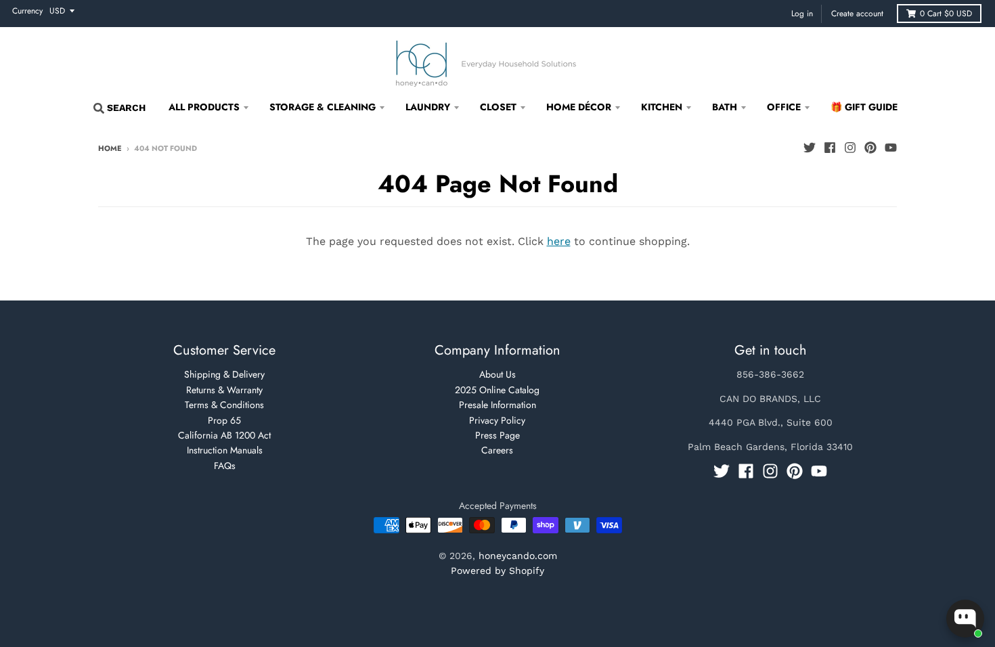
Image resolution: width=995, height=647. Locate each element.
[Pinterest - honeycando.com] (870, 147)
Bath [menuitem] (724, 107)
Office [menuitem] (784, 107)
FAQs (225, 465)
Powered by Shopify (497, 570)
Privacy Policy (497, 420)
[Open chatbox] (965, 619)
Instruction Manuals (225, 450)
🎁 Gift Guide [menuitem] (864, 107)
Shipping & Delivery (224, 374)
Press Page (497, 435)
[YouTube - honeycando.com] (891, 147)
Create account (857, 13)
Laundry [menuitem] (427, 107)
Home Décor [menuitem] (578, 107)
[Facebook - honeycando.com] (830, 147)
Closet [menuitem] (498, 107)
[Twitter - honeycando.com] (809, 147)
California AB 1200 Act (224, 435)
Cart (946, 13)
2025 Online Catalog (497, 390)
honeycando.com (518, 555)
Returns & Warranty (224, 390)
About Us (497, 374)
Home (110, 148)
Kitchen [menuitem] (661, 107)
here (559, 241)
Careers (497, 450)
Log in (802, 13)
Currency (27, 11)
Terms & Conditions (224, 404)
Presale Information (497, 404)
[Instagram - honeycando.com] (850, 147)
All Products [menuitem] (204, 107)
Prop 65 (224, 420)
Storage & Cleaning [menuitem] (322, 107)
